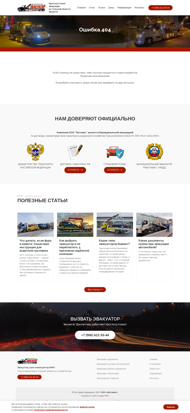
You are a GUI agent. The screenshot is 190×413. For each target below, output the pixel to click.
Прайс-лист (155, 369)
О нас (92, 7)
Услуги (101, 7)
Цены (111, 7)
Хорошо (171, 407)
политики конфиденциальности (51, 410)
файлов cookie (87, 407)
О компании (155, 364)
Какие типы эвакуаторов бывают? (114, 242)
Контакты (139, 7)
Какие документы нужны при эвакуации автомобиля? (154, 244)
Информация (124, 7)
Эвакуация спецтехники (108, 373)
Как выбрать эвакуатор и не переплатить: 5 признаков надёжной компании (74, 247)
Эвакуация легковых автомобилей (113, 364)
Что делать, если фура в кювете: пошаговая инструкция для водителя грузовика (35, 245)
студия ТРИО (103, 395)
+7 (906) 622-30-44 (95, 335)
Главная (81, 7)
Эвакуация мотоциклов (108, 378)
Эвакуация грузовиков (107, 359)
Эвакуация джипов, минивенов (111, 369)
